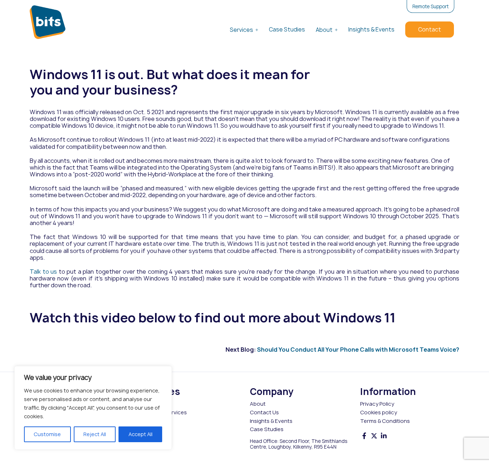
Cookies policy (378, 412)
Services (241, 30)
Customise (47, 434)
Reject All (94, 434)
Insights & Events (371, 29)
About (324, 30)
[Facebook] (364, 435)
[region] (93, 408)
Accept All (140, 434)
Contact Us (264, 412)
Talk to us (43, 271)
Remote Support (430, 6)
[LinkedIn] (383, 435)
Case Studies (287, 29)
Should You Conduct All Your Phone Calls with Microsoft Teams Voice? (358, 349)
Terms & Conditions (385, 421)
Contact (429, 29)
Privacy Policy (377, 403)
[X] (374, 435)
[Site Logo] (48, 22)
